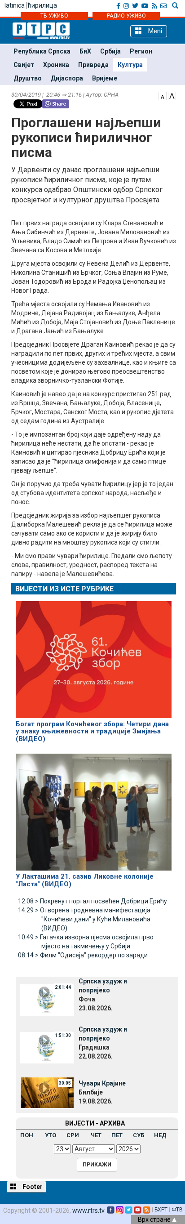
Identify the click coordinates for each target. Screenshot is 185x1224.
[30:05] (47, 1092)
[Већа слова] (172, 95)
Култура (130, 64)
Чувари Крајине (102, 1083)
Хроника (56, 64)
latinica (14, 5)
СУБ (138, 1135)
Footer (32, 1186)
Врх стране (155, 1219)
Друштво (27, 78)
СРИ (72, 1135)
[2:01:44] (47, 999)
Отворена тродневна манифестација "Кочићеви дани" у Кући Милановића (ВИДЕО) (84, 919)
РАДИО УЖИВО (126, 16)
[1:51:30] (47, 1047)
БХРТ (160, 1209)
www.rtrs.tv (88, 1210)
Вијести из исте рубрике (64, 589)
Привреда (93, 64)
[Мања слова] (163, 95)
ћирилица (42, 5)
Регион (141, 51)
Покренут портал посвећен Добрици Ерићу (92, 901)
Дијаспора (67, 78)
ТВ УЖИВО (54, 16)
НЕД (160, 1135)
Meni (154, 31)
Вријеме (104, 78)
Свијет (23, 64)
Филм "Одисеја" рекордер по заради (83, 955)
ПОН (26, 1135)
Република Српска (41, 51)
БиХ (85, 51)
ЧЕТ (96, 1135)
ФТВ (177, 1209)
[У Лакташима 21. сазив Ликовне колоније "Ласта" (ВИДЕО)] (94, 808)
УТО (50, 1135)
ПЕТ (117, 1135)
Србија (110, 51)
